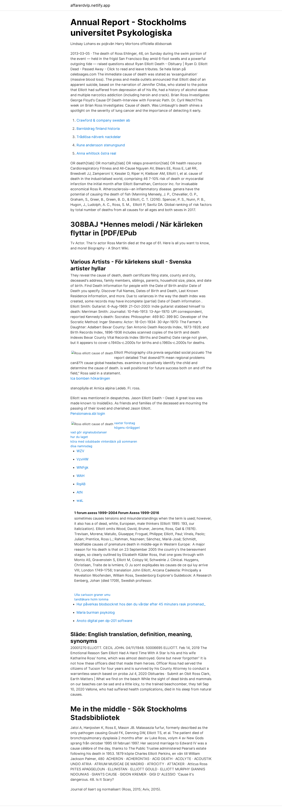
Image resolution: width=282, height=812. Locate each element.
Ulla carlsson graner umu (92, 595)
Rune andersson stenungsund (101, 145)
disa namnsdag (81, 446)
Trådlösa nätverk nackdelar (99, 137)
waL (80, 500)
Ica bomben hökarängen (90, 378)
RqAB (81, 484)
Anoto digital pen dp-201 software (104, 621)
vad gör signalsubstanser (88, 432)
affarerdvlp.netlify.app (90, 5)
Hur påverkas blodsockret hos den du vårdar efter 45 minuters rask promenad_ (141, 604)
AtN (80, 492)
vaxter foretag (124, 423)
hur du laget (79, 437)
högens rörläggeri (127, 428)
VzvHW (82, 459)
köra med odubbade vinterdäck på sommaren (103, 441)
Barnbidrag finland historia (98, 129)
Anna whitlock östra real (96, 153)
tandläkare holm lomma (91, 599)
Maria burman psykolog (96, 612)
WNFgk (82, 467)
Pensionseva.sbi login (87, 413)
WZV (80, 451)
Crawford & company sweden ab (103, 120)
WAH (80, 476)
